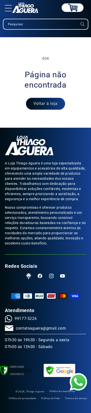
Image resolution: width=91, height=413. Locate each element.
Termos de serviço (76, 398)
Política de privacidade (22, 398)
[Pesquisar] (82, 24)
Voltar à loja (45, 103)
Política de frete (50, 398)
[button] (8, 8)
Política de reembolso (62, 391)
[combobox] (45, 24)
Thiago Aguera (35, 391)
